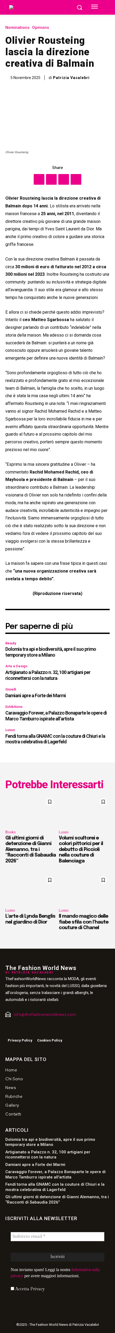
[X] (51, 179)
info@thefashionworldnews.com (45, 1014)
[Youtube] (29, 1029)
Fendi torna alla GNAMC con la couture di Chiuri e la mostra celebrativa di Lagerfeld (55, 739)
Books (10, 832)
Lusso (10, 730)
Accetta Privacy (29, 1289)
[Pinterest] (63, 179)
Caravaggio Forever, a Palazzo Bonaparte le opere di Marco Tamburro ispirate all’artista (56, 715)
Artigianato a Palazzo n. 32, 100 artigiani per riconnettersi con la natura (47, 675)
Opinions (40, 28)
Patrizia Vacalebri (71, 78)
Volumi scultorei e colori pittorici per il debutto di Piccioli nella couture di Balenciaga (81, 849)
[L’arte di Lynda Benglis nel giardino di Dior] (30, 889)
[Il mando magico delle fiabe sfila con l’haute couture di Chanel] (84, 889)
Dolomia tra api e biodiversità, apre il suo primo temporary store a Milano (50, 652)
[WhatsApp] (76, 179)
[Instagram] (18, 1029)
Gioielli (10, 689)
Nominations (17, 28)
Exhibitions (13, 707)
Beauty (10, 643)
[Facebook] (39, 179)
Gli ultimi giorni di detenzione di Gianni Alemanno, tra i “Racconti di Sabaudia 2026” (30, 849)
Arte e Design (16, 666)
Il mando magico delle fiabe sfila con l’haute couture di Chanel (83, 922)
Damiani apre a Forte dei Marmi (35, 695)
